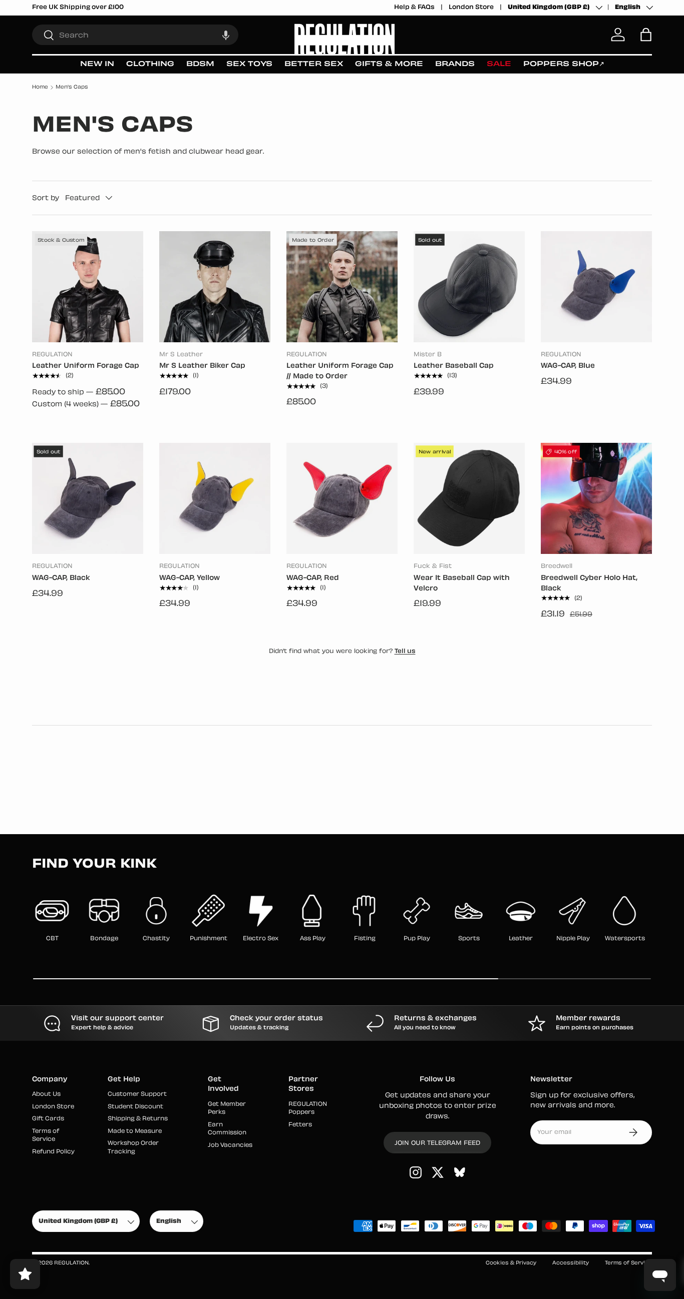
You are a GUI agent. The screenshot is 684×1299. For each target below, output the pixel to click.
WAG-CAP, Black (61, 578)
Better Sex (313, 64)
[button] (225, 35)
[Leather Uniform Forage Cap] (87, 286)
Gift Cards (48, 1119)
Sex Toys (249, 64)
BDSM (200, 64)
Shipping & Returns (138, 1119)
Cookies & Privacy (511, 1263)
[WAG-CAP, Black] (87, 498)
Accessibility (570, 1263)
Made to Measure (135, 1131)
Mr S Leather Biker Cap (202, 366)
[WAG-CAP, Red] (342, 498)
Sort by (45, 197)
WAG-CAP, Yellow (189, 578)
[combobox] (135, 35)
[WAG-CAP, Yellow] (214, 498)
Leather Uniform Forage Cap (85, 366)
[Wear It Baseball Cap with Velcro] (469, 498)
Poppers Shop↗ (563, 64)
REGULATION (71, 1263)
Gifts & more (389, 64)
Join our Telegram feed (437, 1144)
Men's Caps (72, 87)
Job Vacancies (230, 1145)
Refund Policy (53, 1152)
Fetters (300, 1125)
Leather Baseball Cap (454, 366)
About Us (46, 1095)
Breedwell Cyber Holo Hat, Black (589, 583)
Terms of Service (628, 1263)
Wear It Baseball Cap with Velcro (462, 583)
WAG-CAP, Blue (568, 366)
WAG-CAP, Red (312, 578)
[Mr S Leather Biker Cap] (214, 286)
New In (97, 64)
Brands (455, 64)
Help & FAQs (414, 8)
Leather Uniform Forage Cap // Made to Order (340, 371)
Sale (499, 64)
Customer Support (137, 1095)
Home (40, 87)
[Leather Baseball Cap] (469, 286)
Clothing (150, 64)
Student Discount (135, 1107)
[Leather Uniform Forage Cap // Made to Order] (342, 286)
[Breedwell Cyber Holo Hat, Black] (596, 498)
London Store (471, 8)
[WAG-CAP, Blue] (596, 286)
